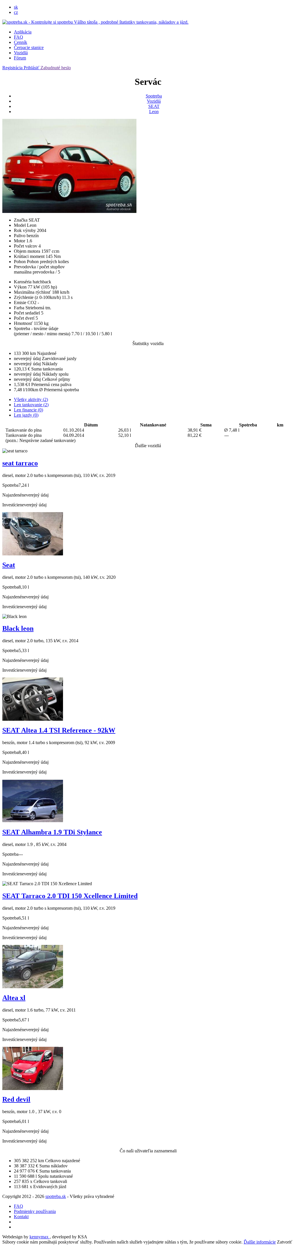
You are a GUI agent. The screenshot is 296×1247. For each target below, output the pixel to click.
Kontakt (21, 1216)
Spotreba (154, 95)
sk (16, 7)
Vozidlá (21, 52)
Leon (154, 111)
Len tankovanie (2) (31, 404)
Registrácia (13, 67)
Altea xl (13, 997)
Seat (8, 565)
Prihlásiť (32, 67)
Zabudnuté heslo (55, 67)
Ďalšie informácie (260, 1241)
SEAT (154, 106)
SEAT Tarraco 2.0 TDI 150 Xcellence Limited (70, 896)
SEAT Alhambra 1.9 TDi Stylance (52, 832)
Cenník (20, 42)
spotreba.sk (55, 1196)
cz (16, 12)
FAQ (18, 37)
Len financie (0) (28, 409)
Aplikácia (23, 31)
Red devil (16, 1099)
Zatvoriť (284, 1241)
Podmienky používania (35, 1211)
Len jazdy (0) (26, 415)
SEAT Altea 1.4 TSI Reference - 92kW (58, 730)
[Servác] (69, 211)
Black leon (18, 628)
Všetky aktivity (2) (31, 399)
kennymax (39, 1236)
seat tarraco (20, 463)
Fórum (20, 57)
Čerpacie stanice (29, 47)
